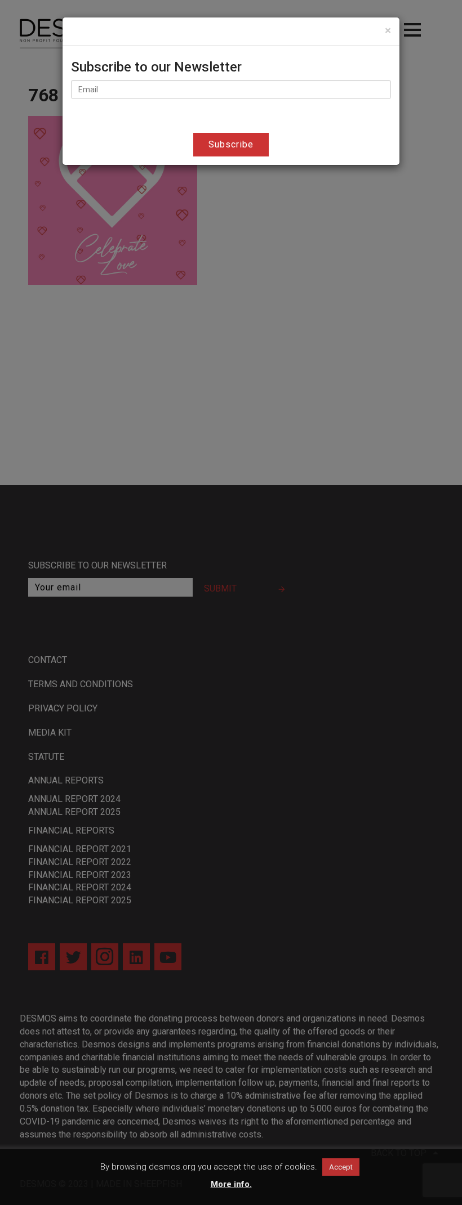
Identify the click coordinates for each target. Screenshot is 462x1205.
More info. (231, 1184)
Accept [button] (341, 1167)
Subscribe (231, 144)
